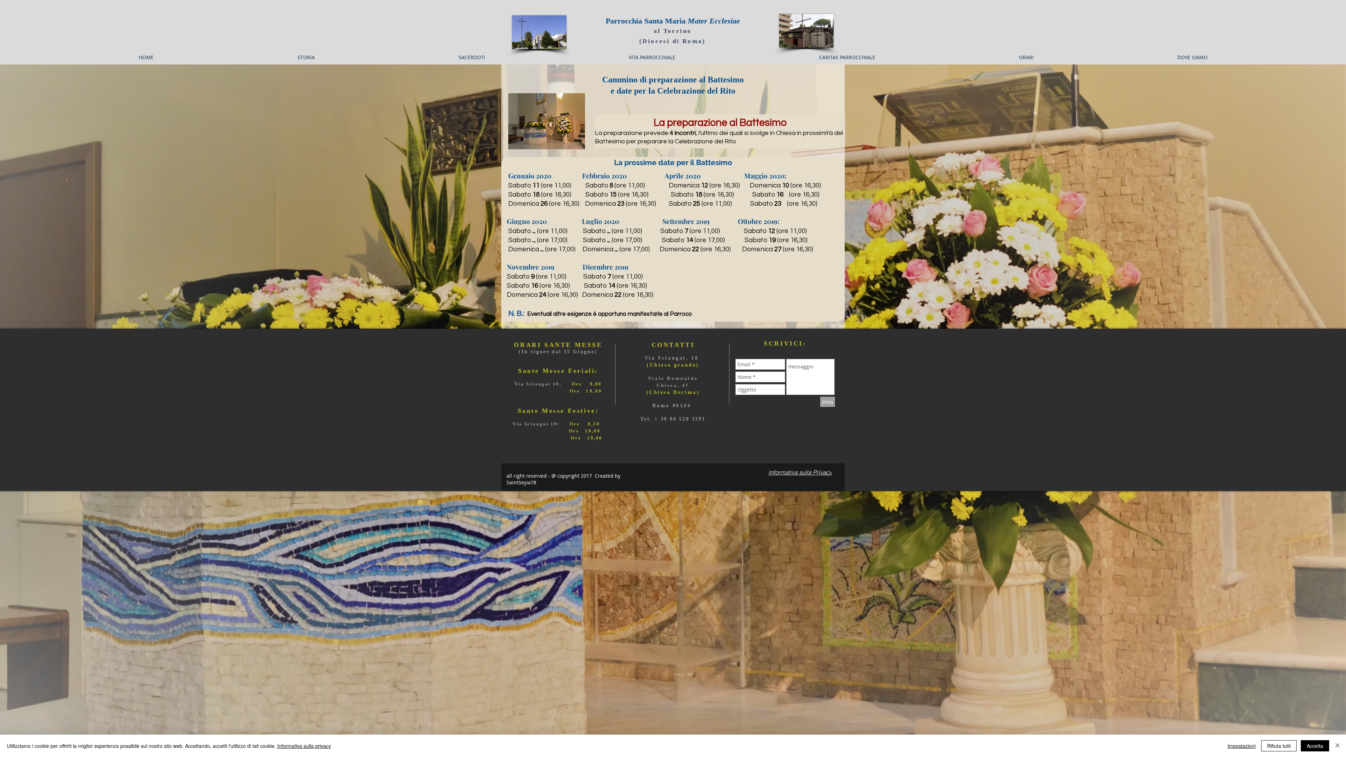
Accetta (1315, 745)
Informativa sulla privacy (304, 745)
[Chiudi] (1337, 745)
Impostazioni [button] (1242, 745)
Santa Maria (692, 20)
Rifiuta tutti (1279, 745)
